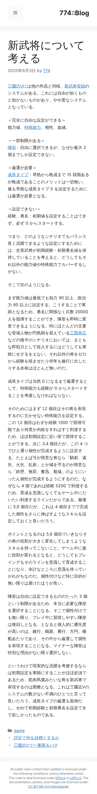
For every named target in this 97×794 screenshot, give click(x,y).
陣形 (12, 147)
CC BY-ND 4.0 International (48, 786)
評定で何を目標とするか (36, 737)
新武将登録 (74, 86)
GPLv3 (60, 778)
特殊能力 (32, 127)
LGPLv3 (75, 778)
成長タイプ (18, 174)
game (19, 730)
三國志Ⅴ (15, 86)
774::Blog (74, 13)
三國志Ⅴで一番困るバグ (36, 745)
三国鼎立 (78, 332)
